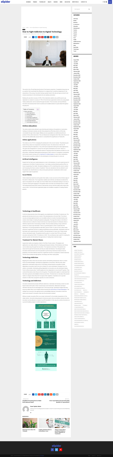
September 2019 (77, 218)
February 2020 (77, 208)
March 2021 (76, 184)
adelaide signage (78, 269)
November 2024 (77, 100)
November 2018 (77, 237)
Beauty (75, 20)
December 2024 (77, 98)
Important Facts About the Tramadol (28, 430)
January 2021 (76, 187)
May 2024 (76, 111)
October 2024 (76, 102)
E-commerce (76, 24)
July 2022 (76, 153)
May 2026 (76, 65)
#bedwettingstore (78, 252)
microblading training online (80, 299)
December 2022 (77, 144)
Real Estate (76, 47)
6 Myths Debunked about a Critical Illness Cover (45, 430)
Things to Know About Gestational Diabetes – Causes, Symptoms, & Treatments (60, 432)
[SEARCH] (89, 9)
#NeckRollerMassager (79, 263)
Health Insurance (77, 41)
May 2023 (76, 134)
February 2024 (77, 117)
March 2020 (76, 207)
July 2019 (76, 222)
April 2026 (76, 67)
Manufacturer (76, 43)
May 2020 (76, 203)
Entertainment (76, 28)
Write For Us (75, 1)
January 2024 (76, 119)
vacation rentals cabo (79, 322)
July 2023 (76, 130)
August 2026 (76, 59)
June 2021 (76, 178)
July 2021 (76, 176)
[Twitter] (105, 2)
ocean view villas (78, 301)
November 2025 (77, 77)
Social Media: (29, 116)
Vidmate (76, 324)
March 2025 (76, 92)
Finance (35, 1)
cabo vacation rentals (79, 280)
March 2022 (76, 161)
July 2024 (76, 107)
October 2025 (76, 79)
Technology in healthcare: (32, 117)
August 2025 (76, 82)
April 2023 (76, 136)
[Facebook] (103, 2)
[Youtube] (106, 2)
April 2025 (76, 90)
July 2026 (76, 61)
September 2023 (77, 126)
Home (89, 455)
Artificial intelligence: (31, 114)
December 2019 (77, 212)
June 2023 (76, 132)
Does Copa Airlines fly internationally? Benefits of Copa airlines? (60, 401)
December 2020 (77, 189)
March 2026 (76, 69)
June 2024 (76, 109)
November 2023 (77, 123)
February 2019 (77, 231)
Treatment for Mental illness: (33, 119)
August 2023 (76, 128)
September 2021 (77, 172)
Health (49, 1)
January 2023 (76, 142)
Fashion (55, 1)
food (75, 37)
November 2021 (77, 168)
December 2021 (77, 166)
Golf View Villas (77, 290)
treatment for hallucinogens (47, 154)
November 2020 (77, 191)
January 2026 (76, 73)
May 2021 (76, 180)
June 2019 (76, 224)
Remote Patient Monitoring (80, 309)
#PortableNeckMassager (79, 265)
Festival (75, 32)
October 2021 (76, 170)
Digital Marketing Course (79, 288)
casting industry (78, 282)
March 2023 (76, 138)
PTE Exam (85, 305)
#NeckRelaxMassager (78, 261)
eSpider (5, 2)
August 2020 (76, 197)
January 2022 (76, 165)
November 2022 (77, 145)
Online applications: (31, 112)
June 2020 (76, 201)
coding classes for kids (79, 284)
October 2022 (76, 147)
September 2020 (77, 195)
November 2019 (77, 214)
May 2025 (76, 88)
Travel (75, 51)
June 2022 (76, 155)
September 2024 (77, 103)
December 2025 (77, 75)
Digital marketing (78, 286)
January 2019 (76, 233)
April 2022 (76, 159)
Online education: (28, 111)
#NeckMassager (77, 259)
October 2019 (76, 216)
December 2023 (77, 121)
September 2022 (77, 149)
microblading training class (80, 297)
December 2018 (77, 235)
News (61, 1)
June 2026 (76, 63)
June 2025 (76, 86)
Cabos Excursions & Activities (80, 278)
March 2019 (76, 229)
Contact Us (84, 1)
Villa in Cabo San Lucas (79, 326)
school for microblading (79, 318)
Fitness (75, 35)
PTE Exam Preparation (78, 307)
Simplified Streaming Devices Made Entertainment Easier (31, 401)
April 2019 (76, 228)
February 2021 (77, 186)
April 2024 (76, 113)
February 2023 (77, 140)
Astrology (76, 18)
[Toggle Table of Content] (37, 109)
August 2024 (76, 105)
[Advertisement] (46, 17)
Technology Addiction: (31, 120)
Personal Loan (77, 305)
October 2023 (76, 124)
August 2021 (76, 174)
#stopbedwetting (78, 267)
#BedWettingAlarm (78, 250)
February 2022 (77, 163)
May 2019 (76, 226)
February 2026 (77, 71)
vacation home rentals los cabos (81, 320)
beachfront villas (78, 271)
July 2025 (76, 84)
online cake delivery (78, 303)
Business (28, 1)
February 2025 (77, 94)
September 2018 (77, 241)
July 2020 (76, 199)
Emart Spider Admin (35, 406)
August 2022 (76, 151)
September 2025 (77, 80)
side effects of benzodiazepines (59, 289)
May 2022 (76, 157)
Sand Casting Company (79, 316)
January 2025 (76, 96)
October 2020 (76, 193)
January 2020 (76, 210)
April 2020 (76, 205)
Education (67, 1)
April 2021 (76, 182)
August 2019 (76, 220)
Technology (42, 1)
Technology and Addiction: (32, 122)
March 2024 (76, 115)
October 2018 (76, 239)
